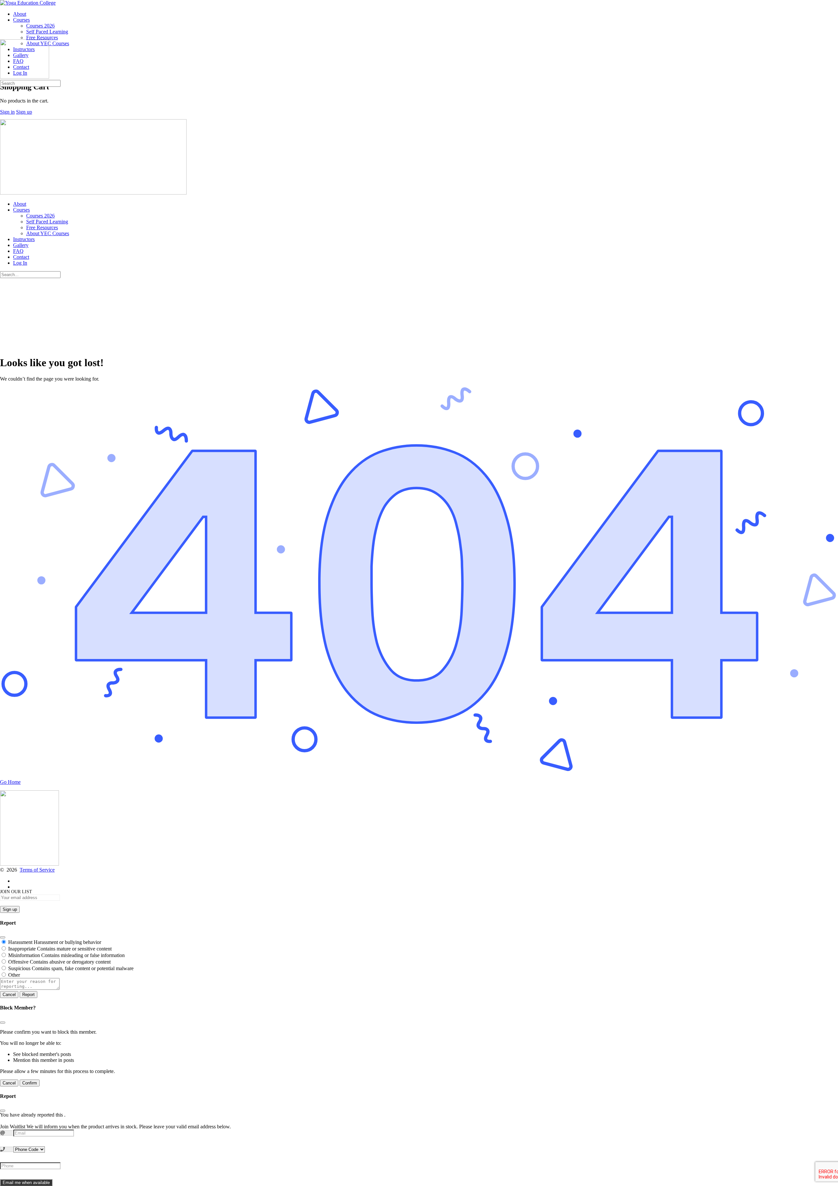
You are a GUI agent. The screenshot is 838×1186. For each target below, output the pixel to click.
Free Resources (42, 227)
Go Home (10, 782)
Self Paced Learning (47, 221)
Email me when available (26, 1182)
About (19, 204)
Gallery (20, 245)
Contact (21, 257)
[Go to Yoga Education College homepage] (28, 3)
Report (28, 994)
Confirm (29, 1083)
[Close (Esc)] (2, 937)
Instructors (24, 239)
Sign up (24, 112)
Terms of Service (37, 870)
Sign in (7, 112)
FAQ (18, 251)
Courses (21, 210)
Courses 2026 (40, 215)
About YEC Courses (47, 233)
